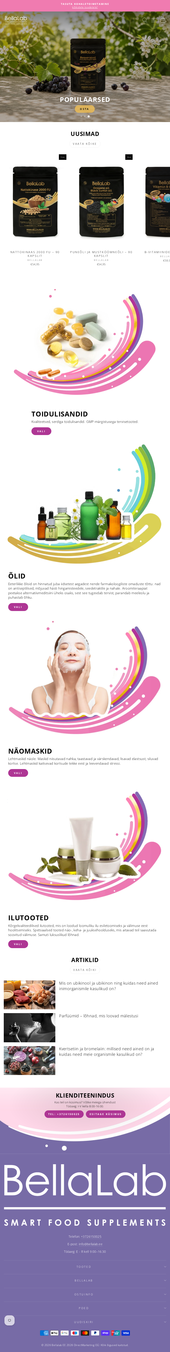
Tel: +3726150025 (64, 1114)
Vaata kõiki (85, 970)
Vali (41, 431)
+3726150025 (91, 1236)
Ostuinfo (83, 1294)
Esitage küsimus (106, 1114)
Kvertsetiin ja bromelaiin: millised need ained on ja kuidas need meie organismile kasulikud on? (106, 1051)
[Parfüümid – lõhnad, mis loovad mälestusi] (29, 1027)
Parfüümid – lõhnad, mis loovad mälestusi (98, 1015)
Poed (84, 1308)
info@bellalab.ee (90, 1244)
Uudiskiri (84, 1322)
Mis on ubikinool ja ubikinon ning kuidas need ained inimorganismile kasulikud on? (108, 985)
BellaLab (84, 1280)
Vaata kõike (85, 144)
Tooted (84, 1266)
